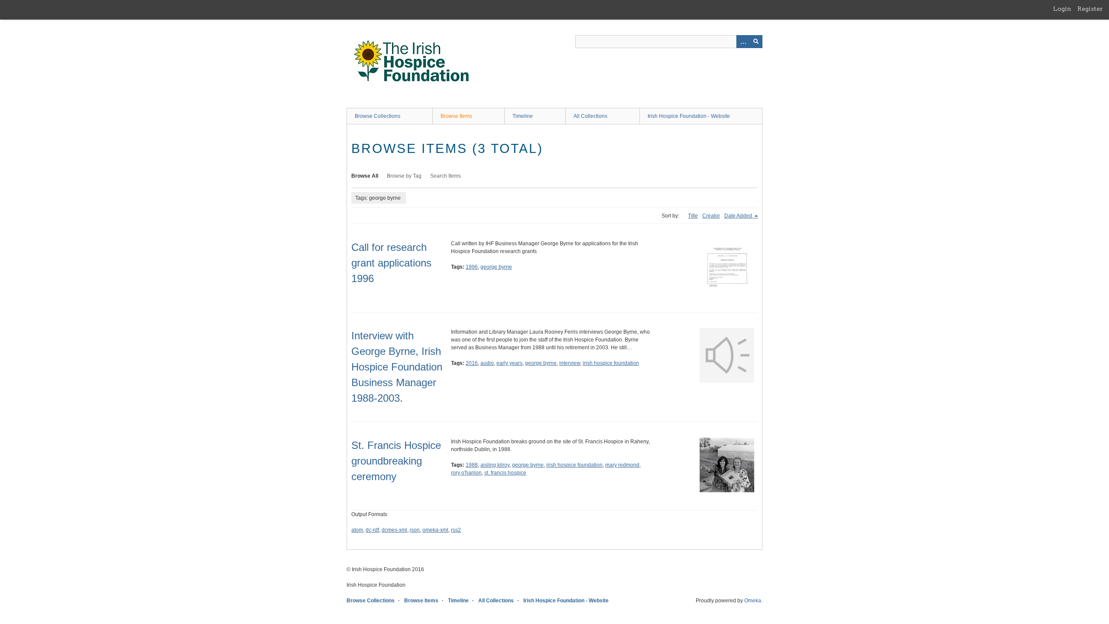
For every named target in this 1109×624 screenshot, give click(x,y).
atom (357, 530)
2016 (472, 363)
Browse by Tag (404, 176)
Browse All (364, 176)
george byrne (496, 267)
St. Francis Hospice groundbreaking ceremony (396, 460)
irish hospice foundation (611, 363)
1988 (472, 465)
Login (1062, 8)
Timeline (522, 116)
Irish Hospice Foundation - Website (689, 116)
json (415, 530)
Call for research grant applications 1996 (391, 262)
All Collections (590, 116)
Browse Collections (377, 116)
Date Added (738, 216)
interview (569, 363)
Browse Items (456, 116)
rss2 (456, 530)
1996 (472, 267)
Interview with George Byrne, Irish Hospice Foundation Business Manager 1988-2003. (396, 367)
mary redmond (622, 465)
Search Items (445, 176)
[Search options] (742, 41)
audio (487, 363)
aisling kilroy (494, 465)
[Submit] (755, 41)
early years (509, 363)
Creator (711, 216)
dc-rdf (372, 530)
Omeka (752, 601)
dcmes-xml (394, 530)
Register (1090, 8)
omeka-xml (435, 530)
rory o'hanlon (466, 473)
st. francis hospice (505, 473)
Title (693, 216)
